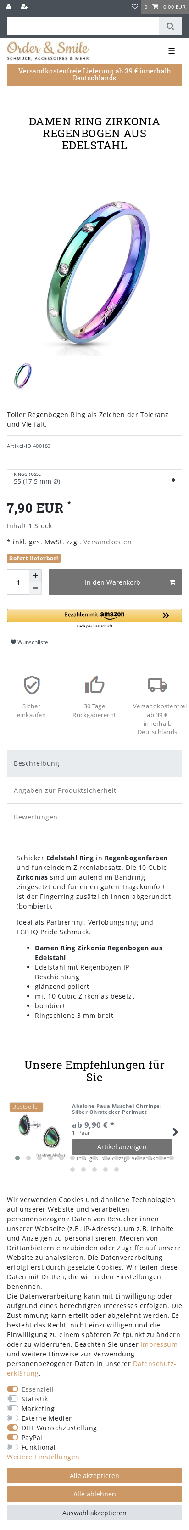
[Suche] (170, 26)
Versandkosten (106, 541)
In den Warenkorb (112, 582)
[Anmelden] (9, 7)
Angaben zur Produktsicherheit (65, 790)
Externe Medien (47, 1418)
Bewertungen (36, 817)
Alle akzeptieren (94, 1475)
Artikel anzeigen (122, 1146)
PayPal (32, 1437)
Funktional (39, 1447)
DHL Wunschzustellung (59, 1427)
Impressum (159, 1344)
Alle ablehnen (94, 1494)
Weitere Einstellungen (43, 1456)
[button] (94, 619)
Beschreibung (36, 763)
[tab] (94, 763)
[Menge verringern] (35, 588)
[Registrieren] (25, 7)
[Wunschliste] (135, 7)
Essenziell (38, 1389)
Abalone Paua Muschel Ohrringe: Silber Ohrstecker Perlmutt (116, 1109)
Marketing (38, 1408)
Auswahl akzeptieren (94, 1512)
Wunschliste (32, 642)
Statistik (35, 1399)
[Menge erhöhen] (35, 575)
